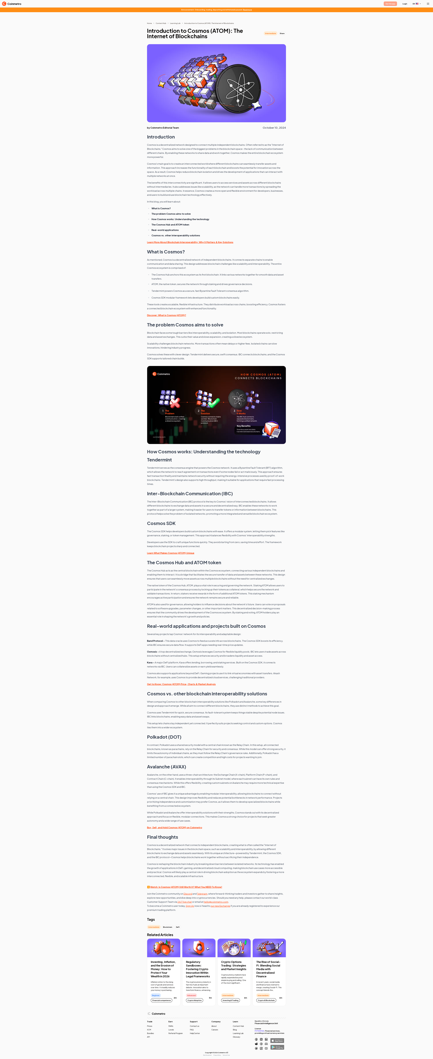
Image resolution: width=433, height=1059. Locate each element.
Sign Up (190, 905)
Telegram (202, 893)
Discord (188, 893)
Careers (214, 1029)
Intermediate (270, 33)
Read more (247, 10)
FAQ (192, 1029)
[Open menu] (428, 3)
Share (282, 33)
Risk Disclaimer (207, 1055)
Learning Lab (175, 23)
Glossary (236, 1037)
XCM (149, 1029)
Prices (149, 1026)
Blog (235, 1029)
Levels (171, 1029)
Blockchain (167, 927)
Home (149, 23)
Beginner (156, 995)
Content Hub (161, 23)
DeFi (178, 927)
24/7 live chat (184, 901)
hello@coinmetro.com (216, 901)
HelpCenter (195, 1033)
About (214, 1026)
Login (405, 4)
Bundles (150, 1033)
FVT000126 (259, 1031)
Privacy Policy (217, 1055)
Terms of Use (226, 1055)
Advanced (191, 995)
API (148, 1037)
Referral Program (175, 1033)
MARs (170, 1026)
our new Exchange (220, 905)
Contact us (194, 1026)
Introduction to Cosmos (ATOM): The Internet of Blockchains (209, 23)
